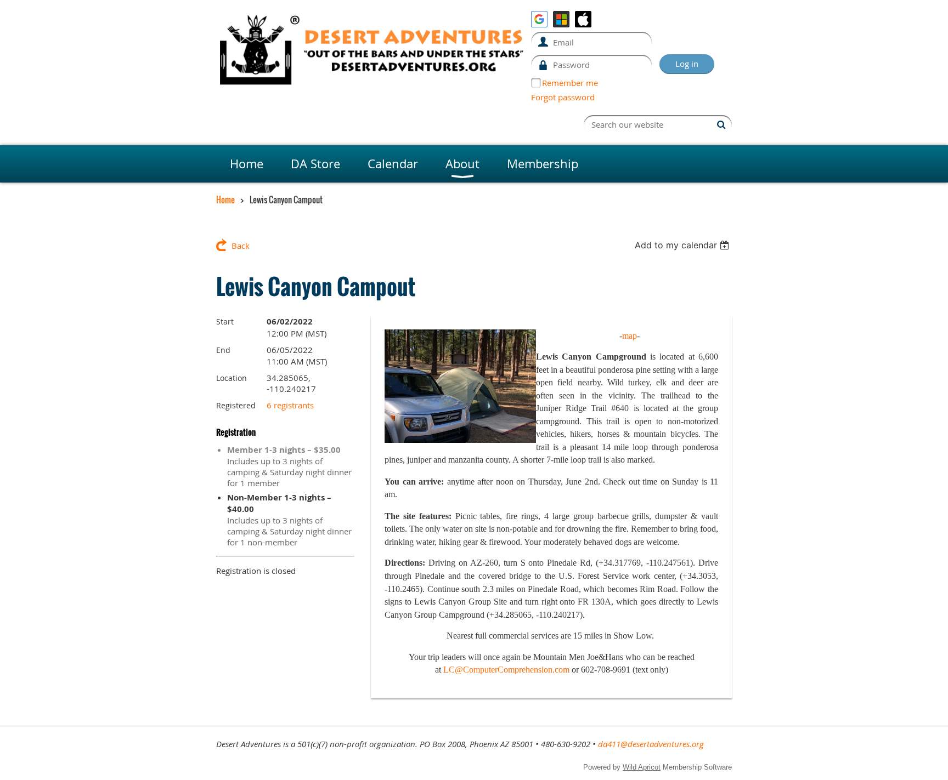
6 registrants (290, 405)
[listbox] (683, 245)
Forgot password (563, 97)
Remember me (570, 82)
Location (231, 378)
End (223, 350)
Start (225, 321)
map (629, 335)
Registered (236, 405)
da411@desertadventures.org (651, 743)
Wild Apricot (642, 767)
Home (225, 199)
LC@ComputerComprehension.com (506, 669)
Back (241, 245)
